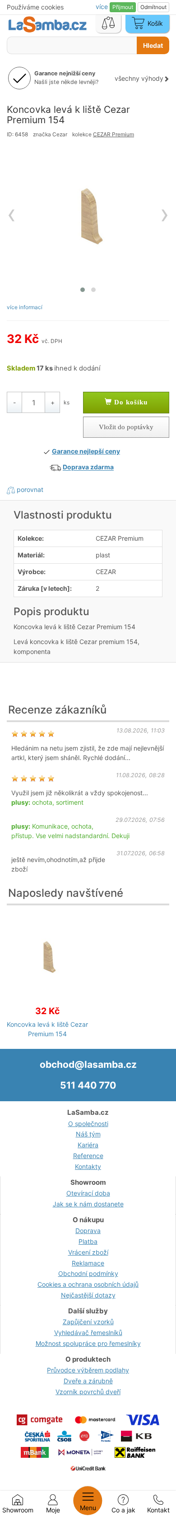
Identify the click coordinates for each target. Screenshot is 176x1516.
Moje (53, 1510)
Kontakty (88, 1166)
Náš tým (88, 1134)
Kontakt (158, 1510)
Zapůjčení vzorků (88, 1322)
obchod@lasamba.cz (88, 1064)
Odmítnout (153, 7)
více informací (24, 307)
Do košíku (130, 402)
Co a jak (123, 1510)
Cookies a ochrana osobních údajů (88, 1284)
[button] (82, 289)
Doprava (88, 1230)
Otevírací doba (88, 1193)
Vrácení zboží (88, 1252)
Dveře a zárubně (88, 1381)
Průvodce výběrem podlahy (88, 1370)
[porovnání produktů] (108, 24)
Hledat (153, 45)
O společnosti (88, 1123)
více (103, 6)
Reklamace (88, 1263)
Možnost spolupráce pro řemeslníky (88, 1343)
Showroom (17, 1510)
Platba (88, 1241)
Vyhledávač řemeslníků (88, 1332)
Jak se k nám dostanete (88, 1204)
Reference (88, 1155)
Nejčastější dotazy (88, 1295)
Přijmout (122, 7)
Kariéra (88, 1145)
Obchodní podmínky (88, 1273)
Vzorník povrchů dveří (88, 1391)
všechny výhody (139, 78)
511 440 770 (88, 1085)
